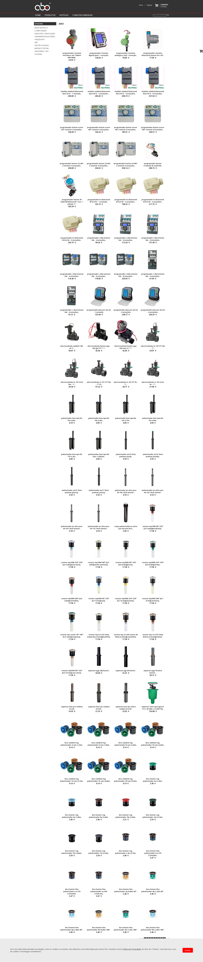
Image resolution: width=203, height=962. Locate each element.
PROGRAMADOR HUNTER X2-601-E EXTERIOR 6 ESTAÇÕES (99, 164)
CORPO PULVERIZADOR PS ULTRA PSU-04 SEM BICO (125, 527)
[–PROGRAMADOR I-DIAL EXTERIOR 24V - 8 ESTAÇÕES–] (126, 259)
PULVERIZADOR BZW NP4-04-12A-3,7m (125, 419)
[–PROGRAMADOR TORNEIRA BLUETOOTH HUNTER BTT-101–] (153, 39)
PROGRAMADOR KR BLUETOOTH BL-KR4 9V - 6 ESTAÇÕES (72, 239)
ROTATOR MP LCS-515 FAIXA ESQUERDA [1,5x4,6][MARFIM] (98, 635)
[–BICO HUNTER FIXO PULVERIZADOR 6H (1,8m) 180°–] (153, 913)
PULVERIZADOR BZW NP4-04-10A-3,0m (98, 419)
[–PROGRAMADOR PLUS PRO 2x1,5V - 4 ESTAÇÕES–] (153, 296)
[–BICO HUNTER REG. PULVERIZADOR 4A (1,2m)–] (153, 764)
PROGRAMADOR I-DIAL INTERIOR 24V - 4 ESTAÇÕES (98, 239)
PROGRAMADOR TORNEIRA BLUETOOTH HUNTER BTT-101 (152, 54)
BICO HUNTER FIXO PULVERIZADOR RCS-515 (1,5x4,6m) (71, 891)
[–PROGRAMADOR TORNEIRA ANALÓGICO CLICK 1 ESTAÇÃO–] (126, 39)
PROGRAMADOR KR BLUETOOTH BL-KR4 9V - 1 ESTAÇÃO (99, 200)
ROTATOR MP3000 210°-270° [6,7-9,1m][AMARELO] (126, 599)
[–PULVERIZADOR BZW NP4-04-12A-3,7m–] (126, 404)
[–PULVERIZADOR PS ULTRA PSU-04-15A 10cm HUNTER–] (72, 512)
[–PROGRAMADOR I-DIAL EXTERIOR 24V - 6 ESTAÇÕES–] (99, 259)
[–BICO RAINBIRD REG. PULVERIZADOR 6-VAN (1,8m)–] (99, 728)
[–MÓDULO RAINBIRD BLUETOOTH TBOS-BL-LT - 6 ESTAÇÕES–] (153, 77)
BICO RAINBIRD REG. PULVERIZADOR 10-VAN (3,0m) (152, 744)
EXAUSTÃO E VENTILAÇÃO (45, 33)
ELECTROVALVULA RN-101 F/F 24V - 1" (153, 347)
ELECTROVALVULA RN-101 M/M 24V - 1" (72, 383)
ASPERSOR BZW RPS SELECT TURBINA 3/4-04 (126, 708)
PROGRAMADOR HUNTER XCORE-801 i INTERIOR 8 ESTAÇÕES (152, 128)
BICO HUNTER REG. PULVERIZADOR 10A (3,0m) (125, 816)
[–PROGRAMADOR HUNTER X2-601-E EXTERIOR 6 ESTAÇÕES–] (99, 149)
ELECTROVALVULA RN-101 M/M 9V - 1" (153, 383)
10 (164, 938)
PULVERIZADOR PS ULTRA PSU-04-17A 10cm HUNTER (99, 527)
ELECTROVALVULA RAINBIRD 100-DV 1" (71, 347)
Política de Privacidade (132, 949)
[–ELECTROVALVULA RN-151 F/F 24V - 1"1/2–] (99, 368)
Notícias (64, 15)
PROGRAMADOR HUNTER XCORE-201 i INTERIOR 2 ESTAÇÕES (72, 128)
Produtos (50, 15)
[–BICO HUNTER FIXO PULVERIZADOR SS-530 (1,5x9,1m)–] (99, 875)
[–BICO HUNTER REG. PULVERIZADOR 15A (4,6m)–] (72, 837)
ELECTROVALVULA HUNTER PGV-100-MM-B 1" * (125, 347)
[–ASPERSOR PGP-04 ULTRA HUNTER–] (153, 656)
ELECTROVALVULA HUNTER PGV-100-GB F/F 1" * (99, 347)
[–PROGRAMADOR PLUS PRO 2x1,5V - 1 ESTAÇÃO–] (99, 296)
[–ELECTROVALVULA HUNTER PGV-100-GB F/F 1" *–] (99, 332)
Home (38, 15)
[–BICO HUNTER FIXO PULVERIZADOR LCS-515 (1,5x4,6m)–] (153, 837)
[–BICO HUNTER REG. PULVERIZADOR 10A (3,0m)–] (126, 800)
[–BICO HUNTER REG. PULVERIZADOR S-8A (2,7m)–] (126, 837)
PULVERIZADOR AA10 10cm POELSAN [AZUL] (126, 455)
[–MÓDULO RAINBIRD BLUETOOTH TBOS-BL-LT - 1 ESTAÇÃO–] (72, 77)
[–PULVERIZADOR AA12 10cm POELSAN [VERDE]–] (153, 440)
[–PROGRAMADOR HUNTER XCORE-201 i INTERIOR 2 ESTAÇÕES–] (72, 113)
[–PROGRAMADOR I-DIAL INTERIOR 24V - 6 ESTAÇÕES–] (126, 224)
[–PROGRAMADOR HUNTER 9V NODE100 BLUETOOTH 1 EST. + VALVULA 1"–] (72, 185)
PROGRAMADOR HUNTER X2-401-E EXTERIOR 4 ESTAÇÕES (72, 164)
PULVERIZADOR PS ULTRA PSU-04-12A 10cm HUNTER (153, 491)
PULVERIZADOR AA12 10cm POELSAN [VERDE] (153, 455)
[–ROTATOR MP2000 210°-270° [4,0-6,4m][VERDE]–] (153, 548)
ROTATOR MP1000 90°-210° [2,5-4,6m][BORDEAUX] (152, 527)
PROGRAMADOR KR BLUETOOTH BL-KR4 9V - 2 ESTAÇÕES (126, 200)
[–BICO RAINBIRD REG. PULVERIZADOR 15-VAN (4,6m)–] (99, 764)
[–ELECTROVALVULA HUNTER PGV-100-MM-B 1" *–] (126, 332)
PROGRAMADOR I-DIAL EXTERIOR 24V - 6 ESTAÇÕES (98, 275)
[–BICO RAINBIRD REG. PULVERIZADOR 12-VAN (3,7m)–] (72, 764)
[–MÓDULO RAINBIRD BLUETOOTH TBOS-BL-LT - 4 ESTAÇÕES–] (126, 77)
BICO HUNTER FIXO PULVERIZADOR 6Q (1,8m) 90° (71, 928)
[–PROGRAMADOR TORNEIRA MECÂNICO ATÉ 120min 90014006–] (72, 39)
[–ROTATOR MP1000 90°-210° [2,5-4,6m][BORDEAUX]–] (153, 512)
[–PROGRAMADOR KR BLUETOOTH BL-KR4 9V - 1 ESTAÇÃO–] (99, 185)
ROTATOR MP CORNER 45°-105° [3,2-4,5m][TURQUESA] (71, 635)
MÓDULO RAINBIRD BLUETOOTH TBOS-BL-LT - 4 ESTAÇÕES (126, 92)
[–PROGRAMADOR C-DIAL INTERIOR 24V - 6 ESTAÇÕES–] (72, 296)
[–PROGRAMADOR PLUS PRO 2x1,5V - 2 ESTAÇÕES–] (126, 296)
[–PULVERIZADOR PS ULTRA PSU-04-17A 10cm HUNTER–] (99, 512)
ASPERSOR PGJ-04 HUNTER (125, 670)
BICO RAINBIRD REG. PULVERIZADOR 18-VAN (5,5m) (125, 780)
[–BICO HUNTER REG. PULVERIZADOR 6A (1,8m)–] (72, 800)
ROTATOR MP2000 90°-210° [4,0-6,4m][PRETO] (125, 563)
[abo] (42, 6)
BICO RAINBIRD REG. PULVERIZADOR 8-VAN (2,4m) (125, 744)
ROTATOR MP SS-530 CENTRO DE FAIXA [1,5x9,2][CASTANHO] (126, 635)
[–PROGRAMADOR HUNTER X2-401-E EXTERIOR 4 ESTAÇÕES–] (72, 149)
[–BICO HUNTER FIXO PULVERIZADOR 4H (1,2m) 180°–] (126, 913)
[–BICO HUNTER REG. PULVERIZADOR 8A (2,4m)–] (99, 800)
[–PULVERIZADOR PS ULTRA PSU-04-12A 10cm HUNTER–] (153, 476)
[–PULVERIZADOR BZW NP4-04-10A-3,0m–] (99, 404)
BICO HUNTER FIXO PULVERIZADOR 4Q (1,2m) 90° (152, 890)
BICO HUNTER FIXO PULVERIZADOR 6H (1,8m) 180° (152, 928)
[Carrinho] (201, 51)
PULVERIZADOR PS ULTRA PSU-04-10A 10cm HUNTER (126, 491)
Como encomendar (82, 15)
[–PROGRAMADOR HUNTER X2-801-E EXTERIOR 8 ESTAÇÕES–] (126, 149)
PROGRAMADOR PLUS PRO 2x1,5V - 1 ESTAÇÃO (99, 311)
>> (167, 938)
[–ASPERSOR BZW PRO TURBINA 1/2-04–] (72, 692)
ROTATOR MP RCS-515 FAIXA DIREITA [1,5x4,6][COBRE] (152, 635)
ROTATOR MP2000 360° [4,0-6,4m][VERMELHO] (72, 599)
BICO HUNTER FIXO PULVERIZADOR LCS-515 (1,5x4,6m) (152, 853)
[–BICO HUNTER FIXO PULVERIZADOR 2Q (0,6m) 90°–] (126, 875)
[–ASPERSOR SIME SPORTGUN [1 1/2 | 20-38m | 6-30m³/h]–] (153, 692)
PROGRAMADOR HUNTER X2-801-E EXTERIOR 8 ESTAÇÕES (126, 164)
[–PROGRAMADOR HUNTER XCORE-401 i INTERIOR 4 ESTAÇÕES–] (99, 113)
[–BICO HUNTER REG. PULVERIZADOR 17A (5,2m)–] (99, 837)
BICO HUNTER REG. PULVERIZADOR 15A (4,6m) (71, 852)
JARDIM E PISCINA (42, 48)
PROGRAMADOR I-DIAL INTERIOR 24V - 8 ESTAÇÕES (152, 239)
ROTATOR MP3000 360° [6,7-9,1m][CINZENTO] (153, 599)
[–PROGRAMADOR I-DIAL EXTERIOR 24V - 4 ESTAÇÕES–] (72, 259)
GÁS (36, 42)
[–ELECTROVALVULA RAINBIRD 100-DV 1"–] (72, 332)
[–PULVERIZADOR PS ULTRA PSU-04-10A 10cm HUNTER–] (126, 476)
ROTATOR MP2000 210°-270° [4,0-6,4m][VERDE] (153, 563)
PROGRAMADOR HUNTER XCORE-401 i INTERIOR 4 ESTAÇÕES (99, 128)
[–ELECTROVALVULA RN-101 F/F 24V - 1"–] (153, 332)
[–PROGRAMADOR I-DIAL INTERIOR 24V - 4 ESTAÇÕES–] (99, 224)
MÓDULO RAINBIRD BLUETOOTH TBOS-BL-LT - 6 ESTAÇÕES (153, 92)
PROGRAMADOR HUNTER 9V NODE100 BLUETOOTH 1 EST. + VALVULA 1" (72, 201)
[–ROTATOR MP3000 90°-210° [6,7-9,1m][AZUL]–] (99, 584)
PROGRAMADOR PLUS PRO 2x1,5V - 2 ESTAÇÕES (126, 311)
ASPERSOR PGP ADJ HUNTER (98, 670)
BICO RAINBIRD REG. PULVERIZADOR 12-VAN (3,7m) (71, 780)
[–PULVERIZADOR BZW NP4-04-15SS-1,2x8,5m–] (99, 440)
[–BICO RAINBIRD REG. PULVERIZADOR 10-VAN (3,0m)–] (153, 728)
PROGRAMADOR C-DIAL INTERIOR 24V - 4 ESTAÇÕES (152, 275)
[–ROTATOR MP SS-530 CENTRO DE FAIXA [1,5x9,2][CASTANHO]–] (126, 620)
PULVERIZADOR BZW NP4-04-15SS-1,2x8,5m (98, 455)
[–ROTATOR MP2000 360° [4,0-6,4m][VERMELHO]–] (72, 584)
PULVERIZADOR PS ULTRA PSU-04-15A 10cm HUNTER (72, 527)
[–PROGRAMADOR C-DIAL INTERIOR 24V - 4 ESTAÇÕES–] (153, 259)
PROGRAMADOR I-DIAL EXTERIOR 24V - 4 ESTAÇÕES (72, 275)
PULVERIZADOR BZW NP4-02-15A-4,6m (71, 419)
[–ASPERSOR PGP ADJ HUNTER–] (99, 656)
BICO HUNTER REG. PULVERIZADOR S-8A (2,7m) (125, 852)
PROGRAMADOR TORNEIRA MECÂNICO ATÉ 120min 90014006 (71, 55)
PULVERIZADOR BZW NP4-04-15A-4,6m (152, 419)
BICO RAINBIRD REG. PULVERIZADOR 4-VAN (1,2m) (71, 744)
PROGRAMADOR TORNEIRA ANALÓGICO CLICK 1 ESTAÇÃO (125, 54)
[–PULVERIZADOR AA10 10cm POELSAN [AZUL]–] (126, 440)
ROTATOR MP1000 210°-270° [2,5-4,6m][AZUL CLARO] (72, 563)
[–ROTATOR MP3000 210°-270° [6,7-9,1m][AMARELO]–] (126, 584)
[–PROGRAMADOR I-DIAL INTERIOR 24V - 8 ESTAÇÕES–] (153, 224)
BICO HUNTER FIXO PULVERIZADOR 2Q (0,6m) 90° (125, 890)
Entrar (141, 5)
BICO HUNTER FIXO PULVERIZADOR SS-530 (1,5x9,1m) (99, 891)
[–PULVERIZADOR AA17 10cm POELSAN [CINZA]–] (99, 476)
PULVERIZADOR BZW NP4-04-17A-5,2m (71, 455)
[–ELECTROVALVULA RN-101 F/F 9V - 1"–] (126, 368)
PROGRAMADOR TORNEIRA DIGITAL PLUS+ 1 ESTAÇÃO (98, 54)
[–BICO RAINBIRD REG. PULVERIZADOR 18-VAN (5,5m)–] (126, 764)
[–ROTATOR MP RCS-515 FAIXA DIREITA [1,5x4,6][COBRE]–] (153, 620)
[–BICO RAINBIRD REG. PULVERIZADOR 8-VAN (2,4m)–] (126, 728)
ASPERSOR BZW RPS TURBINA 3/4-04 (98, 708)
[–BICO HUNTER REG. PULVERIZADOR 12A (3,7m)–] (153, 800)
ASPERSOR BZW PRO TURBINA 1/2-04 (72, 708)
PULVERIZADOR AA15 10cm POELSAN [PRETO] (72, 491)
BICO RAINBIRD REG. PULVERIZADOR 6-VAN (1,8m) (98, 744)
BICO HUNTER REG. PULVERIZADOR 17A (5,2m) (98, 852)
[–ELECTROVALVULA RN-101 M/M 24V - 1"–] (72, 368)
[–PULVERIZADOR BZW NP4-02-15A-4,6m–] (72, 404)
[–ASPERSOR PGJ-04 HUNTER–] (126, 656)
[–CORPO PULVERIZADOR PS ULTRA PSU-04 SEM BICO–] (126, 512)
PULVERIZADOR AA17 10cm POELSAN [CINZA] (99, 491)
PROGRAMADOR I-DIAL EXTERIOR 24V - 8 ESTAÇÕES (125, 275)
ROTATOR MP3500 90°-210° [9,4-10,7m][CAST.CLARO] (72, 671)
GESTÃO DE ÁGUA (42, 45)
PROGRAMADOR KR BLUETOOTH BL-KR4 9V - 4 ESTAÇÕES (153, 200)
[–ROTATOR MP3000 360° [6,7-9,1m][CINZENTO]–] (153, 584)
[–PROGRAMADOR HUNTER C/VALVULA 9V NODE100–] (153, 149)
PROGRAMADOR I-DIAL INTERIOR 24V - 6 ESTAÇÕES (125, 239)
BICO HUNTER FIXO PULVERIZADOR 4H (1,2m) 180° (125, 928)
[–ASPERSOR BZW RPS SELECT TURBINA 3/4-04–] (126, 692)
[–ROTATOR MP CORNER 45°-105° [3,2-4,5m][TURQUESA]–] (72, 620)
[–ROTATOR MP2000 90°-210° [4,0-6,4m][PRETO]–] (126, 548)
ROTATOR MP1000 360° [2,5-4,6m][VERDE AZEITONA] (98, 563)
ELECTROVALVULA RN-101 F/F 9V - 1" (126, 383)
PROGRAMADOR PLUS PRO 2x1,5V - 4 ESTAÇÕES (153, 311)
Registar (149, 5)
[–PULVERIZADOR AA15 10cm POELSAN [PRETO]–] (72, 476)
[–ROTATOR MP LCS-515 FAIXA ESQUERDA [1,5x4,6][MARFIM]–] (99, 620)
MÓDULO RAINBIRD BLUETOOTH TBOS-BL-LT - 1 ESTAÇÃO (72, 92)
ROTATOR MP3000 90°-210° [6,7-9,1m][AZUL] (98, 599)
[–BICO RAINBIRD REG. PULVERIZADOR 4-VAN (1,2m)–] (72, 728)
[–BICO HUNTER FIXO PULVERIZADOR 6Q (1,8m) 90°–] (72, 913)
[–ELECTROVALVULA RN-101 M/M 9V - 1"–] (153, 368)
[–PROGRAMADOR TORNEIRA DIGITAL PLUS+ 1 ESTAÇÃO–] (99, 39)
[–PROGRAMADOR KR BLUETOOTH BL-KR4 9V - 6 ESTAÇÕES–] (72, 224)
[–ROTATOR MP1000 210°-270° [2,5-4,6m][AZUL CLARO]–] (72, 548)
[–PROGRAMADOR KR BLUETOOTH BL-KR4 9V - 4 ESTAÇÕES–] (153, 185)
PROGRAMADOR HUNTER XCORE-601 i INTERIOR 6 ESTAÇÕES (125, 128)
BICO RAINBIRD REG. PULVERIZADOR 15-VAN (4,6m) (98, 780)
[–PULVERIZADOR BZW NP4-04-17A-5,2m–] (72, 440)
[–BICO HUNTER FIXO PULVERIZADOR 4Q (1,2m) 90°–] (153, 875)
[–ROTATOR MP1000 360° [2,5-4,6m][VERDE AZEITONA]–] (99, 548)
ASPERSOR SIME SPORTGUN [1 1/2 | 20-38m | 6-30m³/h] (153, 708)
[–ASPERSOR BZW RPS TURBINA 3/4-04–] (99, 692)
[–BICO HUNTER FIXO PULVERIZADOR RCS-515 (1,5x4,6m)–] (72, 875)
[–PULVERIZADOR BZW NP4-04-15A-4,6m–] (153, 404)
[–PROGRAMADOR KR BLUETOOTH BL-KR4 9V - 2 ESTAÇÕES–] (126, 185)
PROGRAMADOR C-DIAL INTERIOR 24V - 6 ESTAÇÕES (72, 311)
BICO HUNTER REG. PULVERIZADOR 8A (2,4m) (98, 816)
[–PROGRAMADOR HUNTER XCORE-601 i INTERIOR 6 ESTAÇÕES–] (126, 113)
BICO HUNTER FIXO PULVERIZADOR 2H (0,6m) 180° (98, 928)
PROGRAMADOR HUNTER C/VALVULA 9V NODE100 (153, 164)
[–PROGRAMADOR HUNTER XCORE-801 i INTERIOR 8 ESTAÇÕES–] (153, 113)
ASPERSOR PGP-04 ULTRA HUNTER (153, 671)
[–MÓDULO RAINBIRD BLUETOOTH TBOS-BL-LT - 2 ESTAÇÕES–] (99, 77)
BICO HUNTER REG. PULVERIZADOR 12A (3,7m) (152, 816)
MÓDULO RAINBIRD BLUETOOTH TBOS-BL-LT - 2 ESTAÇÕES (99, 92)
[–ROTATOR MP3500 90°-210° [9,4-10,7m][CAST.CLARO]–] (72, 656)
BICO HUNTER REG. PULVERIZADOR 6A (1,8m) (71, 816)
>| (168, 938)
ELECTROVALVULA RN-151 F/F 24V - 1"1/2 (99, 383)
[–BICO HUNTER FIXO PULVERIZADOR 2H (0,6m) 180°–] (99, 913)
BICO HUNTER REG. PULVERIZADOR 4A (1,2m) (152, 780)
